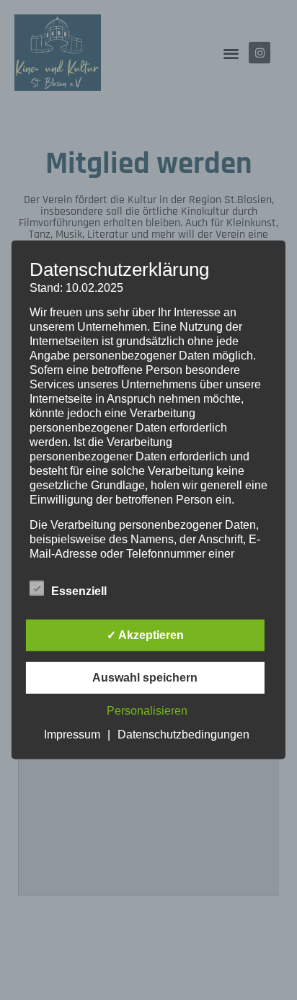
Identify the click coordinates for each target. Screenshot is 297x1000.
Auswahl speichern (145, 677)
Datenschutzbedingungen (183, 734)
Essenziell (79, 591)
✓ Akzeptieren (145, 635)
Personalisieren (147, 711)
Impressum (72, 734)
